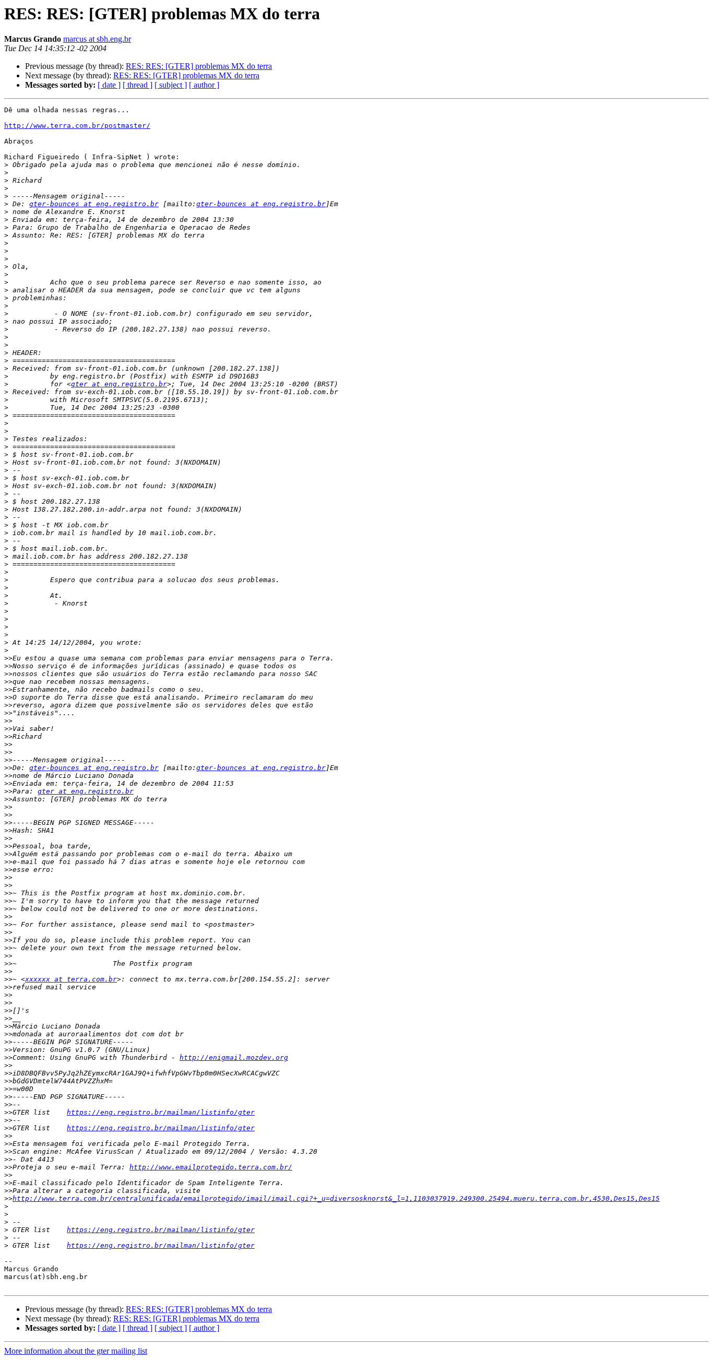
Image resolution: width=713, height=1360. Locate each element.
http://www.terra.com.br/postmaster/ (77, 125)
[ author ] (204, 84)
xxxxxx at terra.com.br (71, 979)
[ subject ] (171, 84)
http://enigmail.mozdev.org (234, 1057)
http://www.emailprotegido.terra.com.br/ (210, 1167)
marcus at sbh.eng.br (97, 38)
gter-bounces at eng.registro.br (94, 204)
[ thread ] (137, 84)
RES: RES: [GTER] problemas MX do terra (199, 66)
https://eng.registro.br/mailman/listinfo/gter (161, 1112)
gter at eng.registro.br (119, 384)
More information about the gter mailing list (75, 1350)
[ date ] (109, 84)
